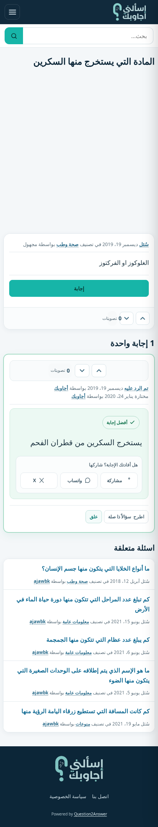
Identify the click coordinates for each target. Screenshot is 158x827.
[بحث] (14, 35)
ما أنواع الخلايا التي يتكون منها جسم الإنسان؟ (96, 568)
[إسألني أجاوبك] (129, 12)
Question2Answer (90, 814)
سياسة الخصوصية (67, 796)
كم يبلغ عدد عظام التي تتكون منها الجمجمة (98, 639)
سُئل (144, 244)
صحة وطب (67, 244)
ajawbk (42, 581)
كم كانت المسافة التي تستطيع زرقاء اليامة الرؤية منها (85, 711)
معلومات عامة (76, 621)
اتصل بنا (100, 796)
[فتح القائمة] (12, 12)
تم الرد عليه (136, 388)
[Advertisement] (79, 152)
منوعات (83, 723)
